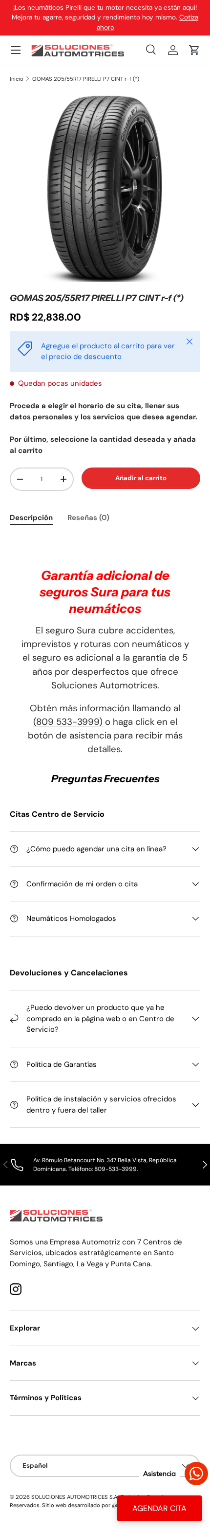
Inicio (16, 79)
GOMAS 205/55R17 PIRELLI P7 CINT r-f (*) (85, 79)
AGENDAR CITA (159, 1508)
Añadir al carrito (141, 478)
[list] (105, 187)
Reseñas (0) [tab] (88, 517)
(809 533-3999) (69, 722)
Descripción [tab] (31, 517)
